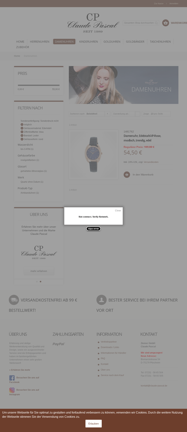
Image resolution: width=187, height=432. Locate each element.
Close (118, 210)
